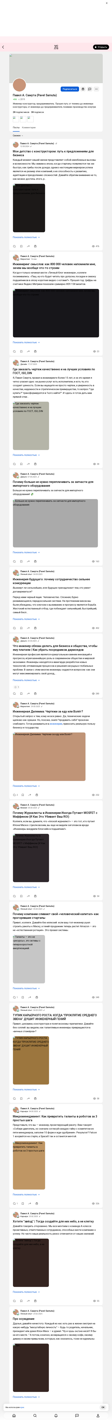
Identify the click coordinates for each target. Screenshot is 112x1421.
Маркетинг (25, 259)
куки (22, 1407)
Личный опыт (26, 574)
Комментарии (29, 127)
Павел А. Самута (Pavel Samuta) (37, 143)
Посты (16, 127)
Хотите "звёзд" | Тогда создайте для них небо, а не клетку (53, 1221)
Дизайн (23, 364)
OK (103, 1407)
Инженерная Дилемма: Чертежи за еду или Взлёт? (48, 711)
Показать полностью (25, 237)
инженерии (56, 723)
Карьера (24, 1111)
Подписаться (70, 89)
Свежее (17, 135)
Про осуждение (23, 1319)
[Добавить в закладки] (21, 246)
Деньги (23, 477)
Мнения (23, 808)
